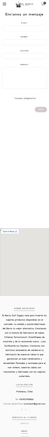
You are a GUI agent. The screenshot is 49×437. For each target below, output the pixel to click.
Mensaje (24, 65)
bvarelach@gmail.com (35, 404)
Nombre (24, 37)
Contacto (24, 423)
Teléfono (24, 51)
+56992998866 (26, 399)
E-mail (24, 23)
